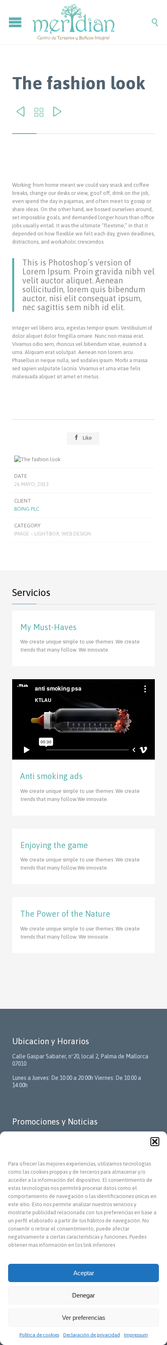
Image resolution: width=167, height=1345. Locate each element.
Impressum (136, 1335)
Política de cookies (39, 1335)
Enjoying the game (54, 845)
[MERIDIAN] (91, 22)
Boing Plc (26, 509)
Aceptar (83, 1272)
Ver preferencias (83, 1317)
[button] (155, 1142)
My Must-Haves (48, 627)
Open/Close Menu (16, 22)
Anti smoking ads (51, 776)
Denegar (83, 1295)
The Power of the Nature (65, 913)
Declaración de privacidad (91, 1335)
